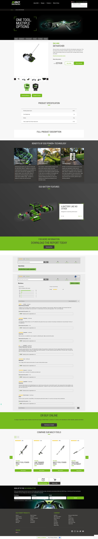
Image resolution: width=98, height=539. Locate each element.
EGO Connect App (72, 522)
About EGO (36, 3)
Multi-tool (17, 522)
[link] (21, 259)
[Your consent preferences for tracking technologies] (1, 404)
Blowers (17, 519)
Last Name (34, 495)
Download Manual (25, 95)
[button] (78, 408)
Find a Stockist (79, 63)
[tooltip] (77, 277)
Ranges (42, 3)
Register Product (37, 95)
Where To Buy (56, 3)
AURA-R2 (55, 515)
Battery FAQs (56, 525)
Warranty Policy (71, 520)
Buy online (69, 63)
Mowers (17, 515)
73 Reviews (28, 259)
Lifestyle (31, 519)
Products (49, 3)
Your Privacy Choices (52, 537)
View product (23, 470)
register (81, 1)
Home (12, 9)
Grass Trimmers (19, 516)
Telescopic (32, 516)
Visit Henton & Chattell (49, 425)
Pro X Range (32, 520)
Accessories (32, 522)
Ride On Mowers (33, 515)
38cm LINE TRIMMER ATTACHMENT (41, 463)
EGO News (56, 523)
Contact (55, 519)
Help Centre (71, 523)
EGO (16, 3)
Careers (70, 516)
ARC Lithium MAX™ (57, 516)
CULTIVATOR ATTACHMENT (57, 463)
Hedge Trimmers (19, 518)
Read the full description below (59, 55)
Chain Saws (18, 520)
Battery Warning (57, 518)
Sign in (77, 1)
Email (50, 495)
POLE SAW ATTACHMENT (20, 463)
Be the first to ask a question (27, 269)
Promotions (56, 522)
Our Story (55, 520)
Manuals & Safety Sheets (73, 515)
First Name (16, 495)
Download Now (49, 247)
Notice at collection (42, 537)
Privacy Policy (35, 500)
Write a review (75, 283)
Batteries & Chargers (34, 518)
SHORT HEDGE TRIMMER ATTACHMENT (76, 464)
